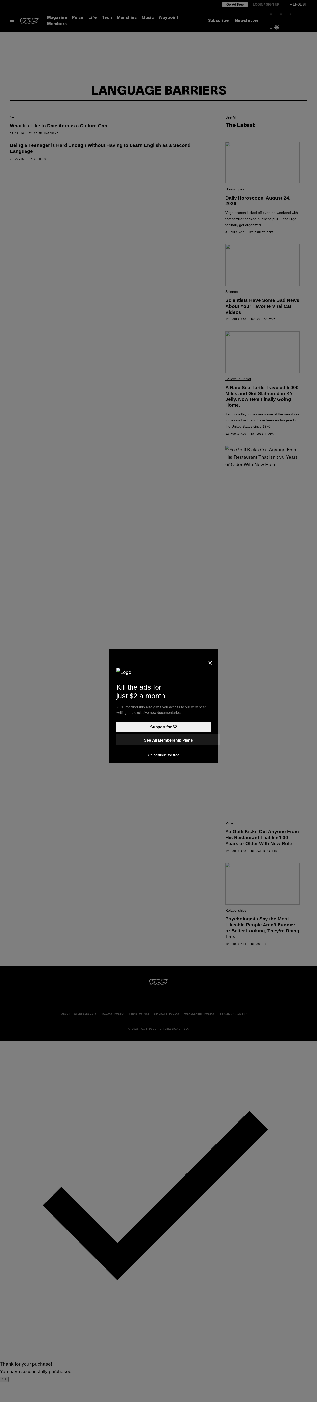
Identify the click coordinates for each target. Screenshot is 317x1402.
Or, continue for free (163, 755)
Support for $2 (163, 727)
